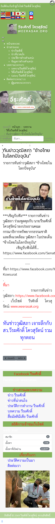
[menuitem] (13, 43)
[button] (30, 145)
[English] (3, 13)
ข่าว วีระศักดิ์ (17, 395)
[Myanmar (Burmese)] (23, 17)
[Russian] (3, 17)
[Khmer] (13, 17)
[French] (13, 13)
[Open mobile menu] (3, 37)
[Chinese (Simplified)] (8, 13)
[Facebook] (41, 13)
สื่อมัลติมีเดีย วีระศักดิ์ (23, 416)
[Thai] (8, 17)
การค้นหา (7, 138)
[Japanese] (18, 13)
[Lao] (18, 17)
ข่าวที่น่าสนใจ (17, 400)
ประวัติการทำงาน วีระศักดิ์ (26, 405)
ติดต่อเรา (14, 465)
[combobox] (28, 138)
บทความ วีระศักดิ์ (20, 411)
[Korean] (23, 13)
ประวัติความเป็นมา (21, 460)
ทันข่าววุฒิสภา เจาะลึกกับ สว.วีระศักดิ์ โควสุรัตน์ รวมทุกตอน (27, 330)
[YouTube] (41, 17)
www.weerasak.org (24, 306)
